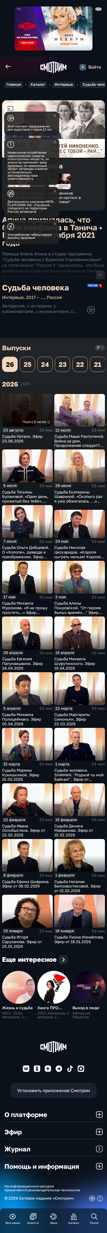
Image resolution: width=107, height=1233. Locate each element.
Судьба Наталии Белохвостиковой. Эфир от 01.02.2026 (77, 886)
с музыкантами (52, 311)
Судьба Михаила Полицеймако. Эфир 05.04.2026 (21, 719)
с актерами (39, 306)
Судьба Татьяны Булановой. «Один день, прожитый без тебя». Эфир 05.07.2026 (25, 499)
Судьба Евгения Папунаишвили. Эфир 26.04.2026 (22, 663)
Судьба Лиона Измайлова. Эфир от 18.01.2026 (79, 939)
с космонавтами (29, 308)
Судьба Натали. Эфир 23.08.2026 (22, 438)
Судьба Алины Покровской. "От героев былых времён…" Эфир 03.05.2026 (77, 610)
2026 (25, 383)
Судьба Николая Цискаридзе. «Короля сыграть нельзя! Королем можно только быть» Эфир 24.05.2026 (79, 556)
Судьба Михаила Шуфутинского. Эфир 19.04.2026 (74, 663)
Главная (13, 84)
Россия (54, 297)
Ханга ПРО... (49, 1008)
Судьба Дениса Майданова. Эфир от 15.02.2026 (73, 830)
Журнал (17, 1149)
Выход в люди (85, 1008)
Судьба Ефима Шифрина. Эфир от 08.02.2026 (26, 883)
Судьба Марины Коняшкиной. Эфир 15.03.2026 (20, 775)
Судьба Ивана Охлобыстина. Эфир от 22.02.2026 (23, 830)
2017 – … (35, 297)
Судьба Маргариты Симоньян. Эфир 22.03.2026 (72, 719)
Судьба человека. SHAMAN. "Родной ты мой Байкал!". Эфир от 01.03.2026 (79, 777)
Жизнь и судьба (17, 1008)
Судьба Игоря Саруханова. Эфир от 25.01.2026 (22, 942)
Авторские (13, 306)
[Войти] (82, 67)
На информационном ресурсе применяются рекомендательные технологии (42, 1188)
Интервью (64, 84)
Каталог (38, 84)
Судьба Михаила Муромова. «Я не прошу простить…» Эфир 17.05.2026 (25, 610)
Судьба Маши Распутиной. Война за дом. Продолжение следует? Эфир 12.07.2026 (79, 443)
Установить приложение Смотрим (53, 1090)
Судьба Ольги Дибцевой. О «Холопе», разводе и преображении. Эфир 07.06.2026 (25, 554)
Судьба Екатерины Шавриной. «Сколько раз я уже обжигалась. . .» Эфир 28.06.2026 (78, 499)
